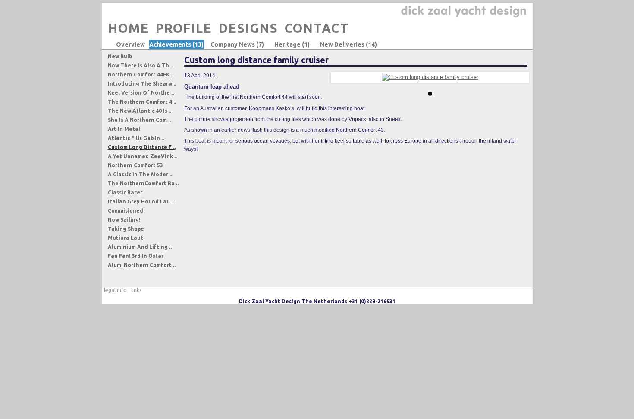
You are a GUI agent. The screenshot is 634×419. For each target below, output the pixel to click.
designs (248, 28)
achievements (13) (176, 44)
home (128, 28)
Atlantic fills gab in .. (136, 138)
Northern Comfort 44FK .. (140, 74)
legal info (115, 290)
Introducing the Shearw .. (142, 83)
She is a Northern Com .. (139, 120)
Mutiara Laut (125, 238)
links (136, 290)
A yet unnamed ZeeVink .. (142, 156)
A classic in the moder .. (140, 174)
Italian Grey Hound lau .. (141, 201)
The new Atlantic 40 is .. (139, 111)
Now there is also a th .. (140, 65)
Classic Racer (125, 192)
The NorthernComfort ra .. (143, 183)
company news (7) (237, 44)
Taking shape (126, 229)
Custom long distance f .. (142, 147)
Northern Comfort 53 (135, 165)
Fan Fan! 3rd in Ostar (135, 256)
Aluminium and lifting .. (140, 247)
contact (317, 28)
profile (184, 28)
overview (130, 44)
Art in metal (124, 129)
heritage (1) (292, 44)
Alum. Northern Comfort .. (142, 265)
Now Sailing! (124, 219)
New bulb (120, 56)
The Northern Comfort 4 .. (142, 102)
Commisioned (125, 210)
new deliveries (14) (348, 44)
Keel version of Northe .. (141, 92)
